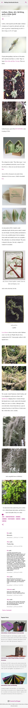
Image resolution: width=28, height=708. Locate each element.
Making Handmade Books (11, 2)
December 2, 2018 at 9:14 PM (14, 572)
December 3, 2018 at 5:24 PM (14, 595)
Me (8, 550)
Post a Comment (6, 610)
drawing (18, 516)
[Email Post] (3, 515)
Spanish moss (5, 398)
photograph (11, 518)
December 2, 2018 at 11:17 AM (15, 537)
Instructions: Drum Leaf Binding (9, 685)
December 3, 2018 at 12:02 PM (15, 585)
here (3, 169)
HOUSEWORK (19, 129)
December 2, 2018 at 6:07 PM (14, 546)
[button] (3, 19)
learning (4, 518)
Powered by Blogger (14, 701)
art (3, 516)
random (18, 518)
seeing (23, 518)
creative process (10, 516)
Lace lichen (4, 332)
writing (4, 521)
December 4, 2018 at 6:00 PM (14, 606)
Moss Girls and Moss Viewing (12, 61)
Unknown (9, 589)
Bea (8, 533)
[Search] (26, 2)
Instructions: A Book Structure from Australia (12, 633)
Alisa (8, 541)
